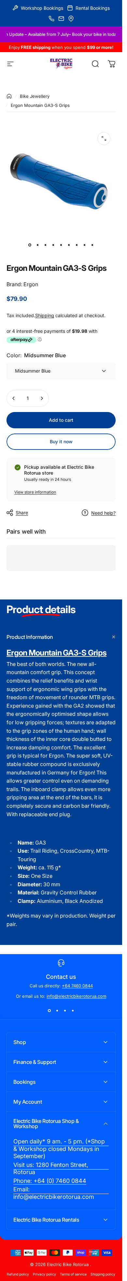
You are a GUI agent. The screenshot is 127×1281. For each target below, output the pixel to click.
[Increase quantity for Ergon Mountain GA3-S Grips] (42, 398)
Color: (36, 355)
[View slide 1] (49, 1010)
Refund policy (18, 1274)
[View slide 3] (65, 1010)
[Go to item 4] (53, 245)
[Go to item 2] (38, 245)
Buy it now (61, 441)
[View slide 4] (73, 1010)
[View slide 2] (57, 1010)
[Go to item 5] (61, 245)
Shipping (44, 315)
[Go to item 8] (85, 245)
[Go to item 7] (77, 245)
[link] (61, 1149)
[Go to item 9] (92, 245)
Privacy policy (44, 1274)
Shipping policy (103, 1274)
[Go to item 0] (30, 245)
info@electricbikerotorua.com (76, 996)
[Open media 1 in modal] (103, 138)
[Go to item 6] (69, 245)
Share (22, 512)
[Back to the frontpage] (9, 96)
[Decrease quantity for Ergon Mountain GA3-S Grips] (14, 398)
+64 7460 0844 (77, 985)
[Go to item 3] (45, 245)
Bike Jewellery (34, 96)
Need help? (103, 513)
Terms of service (73, 1274)
